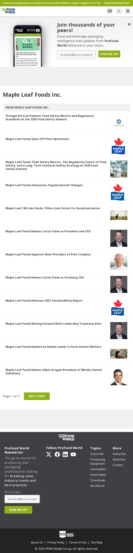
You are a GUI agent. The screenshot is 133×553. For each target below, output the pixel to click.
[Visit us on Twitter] (49, 454)
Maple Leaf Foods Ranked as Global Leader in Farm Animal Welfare (53, 346)
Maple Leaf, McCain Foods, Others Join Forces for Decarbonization (53, 208)
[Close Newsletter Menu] (129, 24)
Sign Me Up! (109, 54)
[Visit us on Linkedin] (65, 454)
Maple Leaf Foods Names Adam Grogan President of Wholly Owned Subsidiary (54, 371)
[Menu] (127, 10)
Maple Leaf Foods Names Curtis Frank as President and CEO (48, 231)
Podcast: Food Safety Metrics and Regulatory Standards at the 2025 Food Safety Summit (50, 117)
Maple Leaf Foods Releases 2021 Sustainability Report (44, 300)
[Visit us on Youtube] (73, 454)
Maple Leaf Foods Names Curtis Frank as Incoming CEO (45, 277)
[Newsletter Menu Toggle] (109, 10)
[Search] (118, 10)
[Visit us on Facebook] (57, 454)
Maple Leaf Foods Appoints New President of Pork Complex (48, 254)
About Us (37, 542)
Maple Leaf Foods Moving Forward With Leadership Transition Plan (53, 323)
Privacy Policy (56, 542)
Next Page (37, 396)
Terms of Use (78, 542)
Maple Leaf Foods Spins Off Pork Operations (37, 139)
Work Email (13, 492)
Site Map (96, 542)
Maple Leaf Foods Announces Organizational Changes (44, 185)
